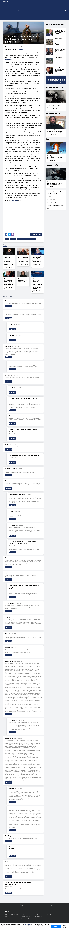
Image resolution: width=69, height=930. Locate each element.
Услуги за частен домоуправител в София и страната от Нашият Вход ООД (55, 207)
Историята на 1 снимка (26, 916)
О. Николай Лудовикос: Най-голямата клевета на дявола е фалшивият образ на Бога (55, 131)
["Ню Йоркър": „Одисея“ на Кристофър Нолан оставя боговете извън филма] (56, 148)
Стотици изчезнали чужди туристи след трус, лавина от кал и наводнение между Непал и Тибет (59, 60)
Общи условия (22, 905)
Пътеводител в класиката (27, 921)
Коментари (12, 921)
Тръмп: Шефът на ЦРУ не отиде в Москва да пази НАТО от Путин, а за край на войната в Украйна (9, 282)
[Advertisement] (48, 10)
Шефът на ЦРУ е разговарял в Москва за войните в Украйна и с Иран (60, 49)
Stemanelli (49, 196)
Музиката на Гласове (54, 165)
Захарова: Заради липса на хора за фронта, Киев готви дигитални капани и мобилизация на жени (37, 259)
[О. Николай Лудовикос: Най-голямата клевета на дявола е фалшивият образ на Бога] (56, 122)
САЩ (7, 239)
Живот (36, 914)
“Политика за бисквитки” (16, 928)
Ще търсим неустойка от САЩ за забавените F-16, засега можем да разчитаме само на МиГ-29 (23, 259)
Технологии (48, 914)
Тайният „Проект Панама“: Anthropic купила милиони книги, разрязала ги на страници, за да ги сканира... (60, 41)
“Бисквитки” (28, 924)
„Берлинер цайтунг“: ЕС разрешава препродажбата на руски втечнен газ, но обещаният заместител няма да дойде (37, 283)
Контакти (13, 905)
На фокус (13, 10)
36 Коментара (37, 234)
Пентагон (13, 239)
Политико (8, 59)
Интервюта (12, 918)
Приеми (56, 926)
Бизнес (36, 921)
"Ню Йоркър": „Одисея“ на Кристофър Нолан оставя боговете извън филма (54, 157)
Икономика (12, 916)
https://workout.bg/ (51, 202)
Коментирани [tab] (58, 24)
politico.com (15, 200)
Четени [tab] (49, 24)
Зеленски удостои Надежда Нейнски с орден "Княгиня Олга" (23, 281)
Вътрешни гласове (53, 113)
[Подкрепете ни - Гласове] (56, 80)
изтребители (26, 239)
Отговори (9, 306)
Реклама (6, 905)
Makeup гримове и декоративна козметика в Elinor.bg (54, 192)
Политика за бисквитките (52, 905)
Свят (5, 921)
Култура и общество (14, 914)
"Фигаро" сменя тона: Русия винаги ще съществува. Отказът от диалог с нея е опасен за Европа (60, 31)
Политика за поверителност (36, 905)
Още (31, 10)
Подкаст (19, 10)
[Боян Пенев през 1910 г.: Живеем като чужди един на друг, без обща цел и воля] (56, 96)
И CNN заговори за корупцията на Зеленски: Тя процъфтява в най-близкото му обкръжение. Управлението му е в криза (9, 260)
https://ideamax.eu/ (51, 199)
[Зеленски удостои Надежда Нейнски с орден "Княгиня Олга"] (23, 274)
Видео (22, 914)
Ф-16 (19, 239)
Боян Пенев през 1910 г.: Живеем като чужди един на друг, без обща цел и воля (55, 105)
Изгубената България (54, 87)
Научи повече (64, 926)
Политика (25, 10)
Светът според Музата (26, 918)
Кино (48, 139)
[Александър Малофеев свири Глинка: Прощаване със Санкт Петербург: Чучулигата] (56, 174)
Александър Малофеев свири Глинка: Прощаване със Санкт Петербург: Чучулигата (55, 183)
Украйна (33, 239)
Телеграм (20, 49)
